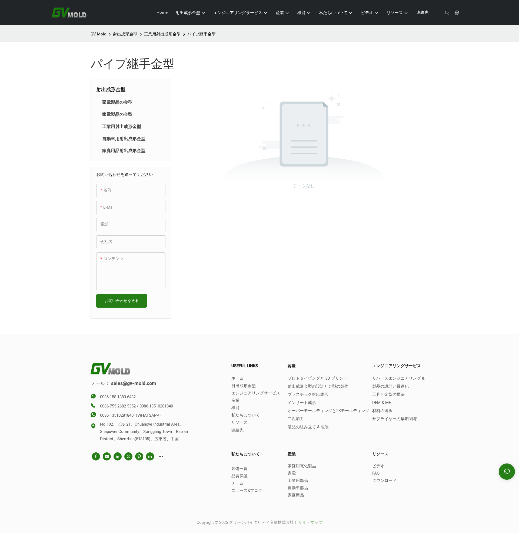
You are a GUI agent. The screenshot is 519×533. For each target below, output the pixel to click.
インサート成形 (302, 403)
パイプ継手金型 (201, 34)
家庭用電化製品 (302, 466)
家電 (292, 473)
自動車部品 (298, 488)
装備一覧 (239, 469)
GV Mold (98, 34)
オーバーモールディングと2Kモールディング (328, 411)
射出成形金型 (125, 34)
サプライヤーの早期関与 (394, 419)
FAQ (376, 473)
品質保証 (239, 476)
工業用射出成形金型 (162, 34)
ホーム (237, 378)
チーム (237, 483)
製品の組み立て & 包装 (308, 427)
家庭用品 (296, 495)
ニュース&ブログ (246, 490)
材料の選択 (382, 411)
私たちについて (245, 415)
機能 (235, 408)
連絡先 (237, 430)
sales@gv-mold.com (133, 383)
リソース (239, 422)
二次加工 (296, 419)
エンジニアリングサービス (255, 393)
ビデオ (378, 466)
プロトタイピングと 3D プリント (317, 378)
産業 (235, 400)
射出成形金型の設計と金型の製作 (318, 386)
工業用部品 (298, 480)
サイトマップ (309, 522)
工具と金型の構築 (388, 394)
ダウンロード (384, 480)
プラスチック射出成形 (308, 394)
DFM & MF (381, 403)
